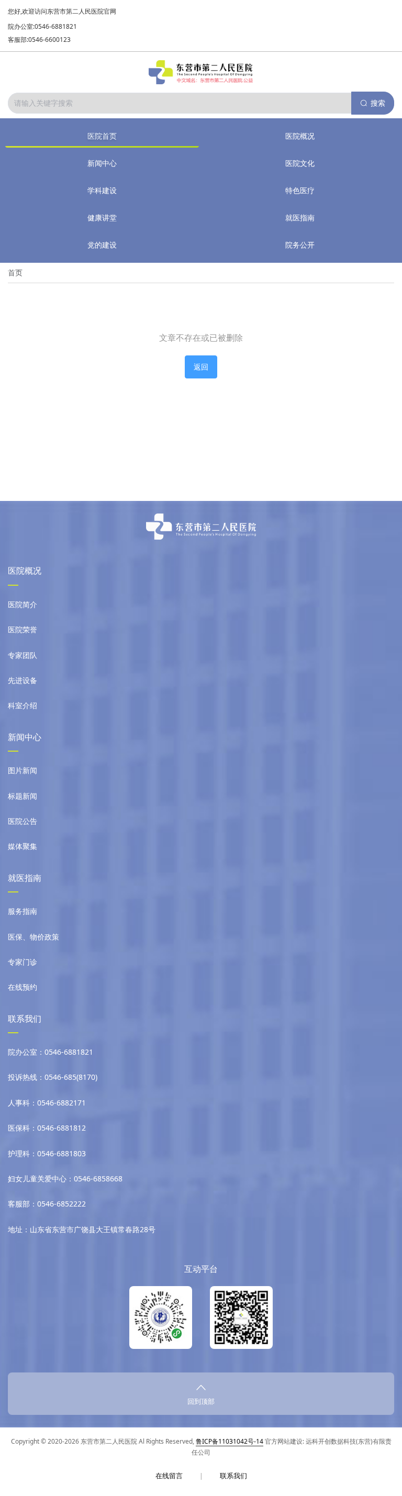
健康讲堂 (102, 217)
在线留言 (169, 1475)
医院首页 (102, 136)
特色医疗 (300, 190)
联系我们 (233, 1475)
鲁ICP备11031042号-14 (229, 1441)
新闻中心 (102, 163)
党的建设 (102, 245)
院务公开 (300, 245)
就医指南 (300, 217)
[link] (15, 272)
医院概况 (300, 136)
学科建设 (102, 190)
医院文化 (300, 163)
